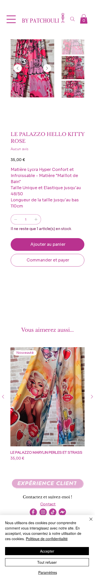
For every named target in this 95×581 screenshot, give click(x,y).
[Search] (72, 19)
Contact (48, 504)
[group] (47, 406)
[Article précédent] (3, 397)
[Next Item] (47, 68)
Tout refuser (47, 562)
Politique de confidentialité (47, 538)
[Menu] (11, 19)
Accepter (47, 551)
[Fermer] (88, 522)
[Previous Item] (18, 68)
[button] (84, 19)
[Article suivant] (92, 397)
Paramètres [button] (47, 572)
